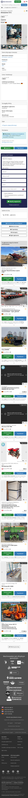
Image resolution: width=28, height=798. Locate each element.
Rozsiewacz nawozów (7, 57)
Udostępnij (14, 232)
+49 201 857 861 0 (8, 709)
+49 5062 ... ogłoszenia (9, 215)
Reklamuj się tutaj (14, 647)
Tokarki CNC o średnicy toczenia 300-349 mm (14, 719)
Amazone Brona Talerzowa (14, 726)
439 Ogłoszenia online (7, 142)
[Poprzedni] (2, 37)
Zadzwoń (21, 148)
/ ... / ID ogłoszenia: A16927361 (9, 7)
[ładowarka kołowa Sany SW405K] (14, 337)
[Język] (24, 1)
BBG (3, 65)
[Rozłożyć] (14, 285)
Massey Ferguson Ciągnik (7, 732)
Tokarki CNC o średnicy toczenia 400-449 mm (14, 729)
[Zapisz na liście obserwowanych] (24, 11)
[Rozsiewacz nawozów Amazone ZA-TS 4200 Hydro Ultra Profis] (14, 532)
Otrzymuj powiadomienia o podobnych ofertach (14, 195)
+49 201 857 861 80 (8, 711)
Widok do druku (14, 226)
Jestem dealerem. (8, 193)
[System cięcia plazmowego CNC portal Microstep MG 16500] (14, 572)
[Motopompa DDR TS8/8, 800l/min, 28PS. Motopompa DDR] (14, 452)
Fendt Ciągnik (18, 723)
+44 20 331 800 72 (8, 707)
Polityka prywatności (14, 205)
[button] (26, 1)
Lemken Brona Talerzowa (20, 732)
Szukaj (24, 5)
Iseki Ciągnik (10, 723)
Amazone (4, 61)
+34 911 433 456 (8, 714)
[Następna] (26, 37)
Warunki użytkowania (14, 795)
